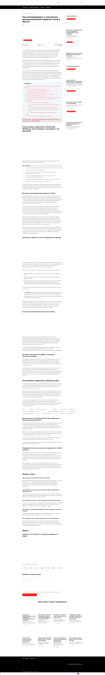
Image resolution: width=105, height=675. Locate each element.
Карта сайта (26, 658)
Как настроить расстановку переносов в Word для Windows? (43, 112)
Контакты (32, 658)
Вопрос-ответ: (29, 100)
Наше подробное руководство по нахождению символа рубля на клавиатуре (74, 81)
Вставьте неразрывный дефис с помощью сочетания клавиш (41, 94)
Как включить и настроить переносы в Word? (40, 102)
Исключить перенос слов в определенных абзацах (39, 90)
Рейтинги (48, 7)
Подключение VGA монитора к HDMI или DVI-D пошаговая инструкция (74, 54)
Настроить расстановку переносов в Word (37, 92)
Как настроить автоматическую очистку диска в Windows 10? (26, 640)
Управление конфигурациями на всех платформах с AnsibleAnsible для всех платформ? (74, 32)
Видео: (27, 114)
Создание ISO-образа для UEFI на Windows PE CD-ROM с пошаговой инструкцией (75, 616)
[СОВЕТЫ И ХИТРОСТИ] (74, 27)
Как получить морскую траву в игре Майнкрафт (74, 102)
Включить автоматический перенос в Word (37, 89)
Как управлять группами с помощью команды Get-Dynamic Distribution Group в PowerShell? (44, 616)
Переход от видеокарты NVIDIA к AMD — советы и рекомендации (44, 639)
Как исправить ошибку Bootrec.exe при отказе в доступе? (76, 639)
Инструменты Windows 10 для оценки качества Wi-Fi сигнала (60, 616)
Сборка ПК (25, 7)
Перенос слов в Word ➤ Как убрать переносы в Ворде (39, 116)
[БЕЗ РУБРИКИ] (74, 51)
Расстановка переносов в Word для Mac (35, 95)
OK (78, 673)
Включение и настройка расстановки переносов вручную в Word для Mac (44, 97)
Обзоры (42, 7)
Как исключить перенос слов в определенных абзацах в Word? (44, 107)
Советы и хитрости (34, 7)
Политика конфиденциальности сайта (75, 664)
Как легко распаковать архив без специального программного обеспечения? (60, 640)
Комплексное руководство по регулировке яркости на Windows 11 (74, 124)
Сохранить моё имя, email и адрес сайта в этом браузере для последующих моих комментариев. (42, 592)
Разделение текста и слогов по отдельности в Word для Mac (41, 99)
